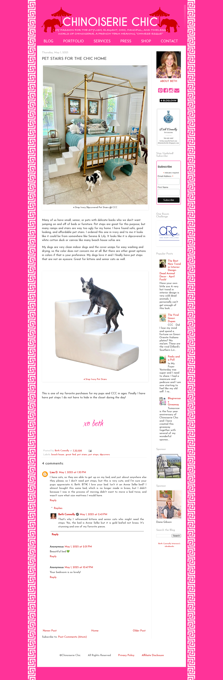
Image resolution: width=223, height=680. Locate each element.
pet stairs (82, 454)
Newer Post (50, 630)
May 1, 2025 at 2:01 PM (78, 546)
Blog (48, 41)
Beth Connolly (66, 514)
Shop (146, 41)
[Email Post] (90, 450)
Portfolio (73, 41)
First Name (163, 187)
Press (125, 41)
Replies (58, 508)
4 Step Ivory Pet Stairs (95, 379)
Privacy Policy (126, 655)
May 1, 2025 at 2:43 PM (93, 514)
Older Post (139, 630)
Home (94, 630)
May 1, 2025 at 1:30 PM (72, 472)
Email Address (165, 176)
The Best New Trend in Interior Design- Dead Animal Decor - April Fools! (170, 270)
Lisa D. (54, 472)
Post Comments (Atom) (72, 637)
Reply (53, 500)
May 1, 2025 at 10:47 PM (79, 567)
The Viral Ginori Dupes (173, 318)
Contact (169, 41)
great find (71, 454)
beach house (57, 454)
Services (102, 41)
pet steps (93, 454)
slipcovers (105, 454)
